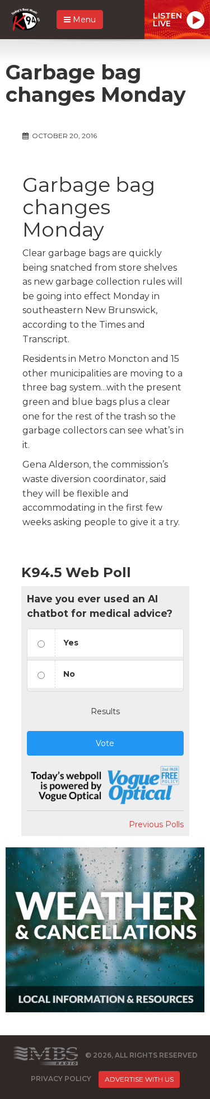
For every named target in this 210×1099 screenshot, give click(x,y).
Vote (105, 743)
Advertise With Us (139, 1079)
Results (105, 711)
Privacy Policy (61, 1078)
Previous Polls (156, 824)
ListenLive (167, 20)
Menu (83, 20)
